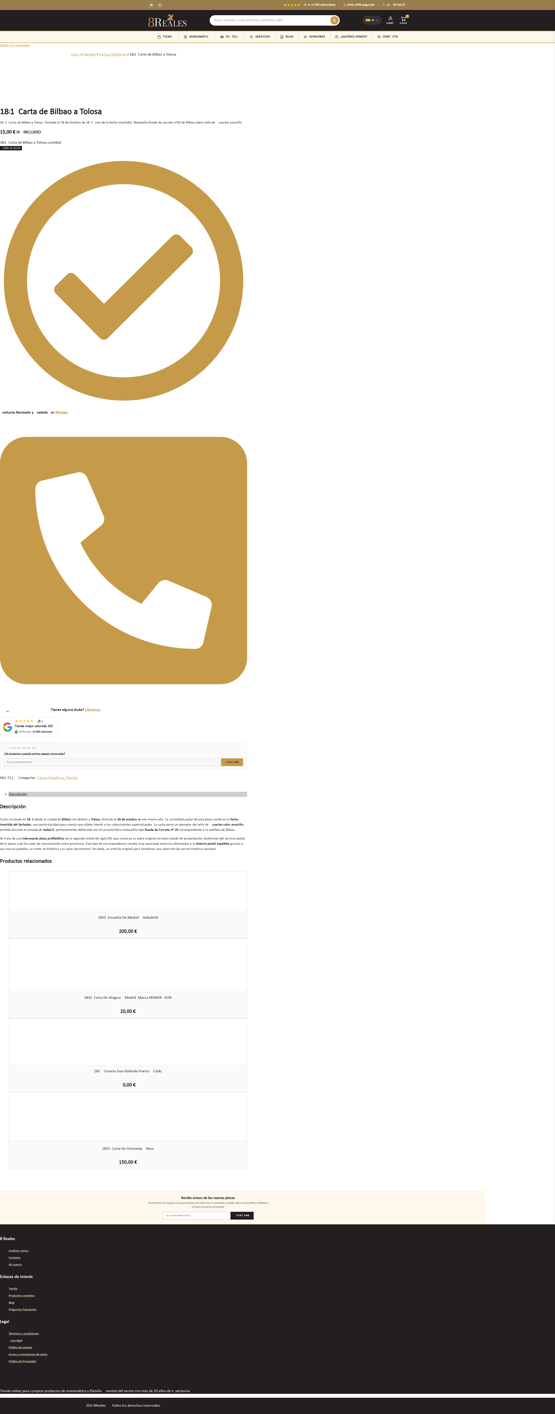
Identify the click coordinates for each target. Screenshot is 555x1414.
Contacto (390, 36)
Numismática (199, 36)
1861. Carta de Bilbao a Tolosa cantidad (30, 143)
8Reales (61, 413)
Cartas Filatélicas (112, 55)
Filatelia (233, 36)
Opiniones (317, 36)
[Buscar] (334, 20)
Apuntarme (232, 762)
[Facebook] (151, 5)
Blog (290, 36)
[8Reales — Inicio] (167, 20)
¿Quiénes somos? (354, 36)
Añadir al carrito (11, 148)
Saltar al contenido (15, 45)
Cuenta (390, 23)
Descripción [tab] (18, 794)
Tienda (168, 36)
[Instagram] (160, 5)
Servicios (262, 36)
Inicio (75, 55)
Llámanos (93, 710)
